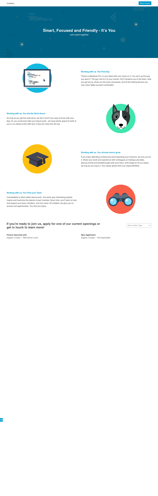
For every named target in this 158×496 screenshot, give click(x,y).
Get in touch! (145, 3)
